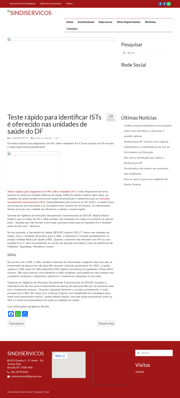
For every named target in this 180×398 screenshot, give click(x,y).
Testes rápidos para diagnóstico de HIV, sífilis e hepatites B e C (42, 191)
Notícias (48, 138)
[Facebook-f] (160, 4)
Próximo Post (106, 323)
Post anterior (16, 323)
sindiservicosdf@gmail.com (26, 376)
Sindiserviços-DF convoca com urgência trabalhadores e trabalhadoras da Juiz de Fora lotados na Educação (147, 147)
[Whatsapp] (169, 4)
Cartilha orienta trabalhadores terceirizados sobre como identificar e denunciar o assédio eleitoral (148, 131)
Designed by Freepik (41, 392)
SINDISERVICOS (20, 138)
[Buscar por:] (141, 53)
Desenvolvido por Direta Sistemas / (20, 392)
